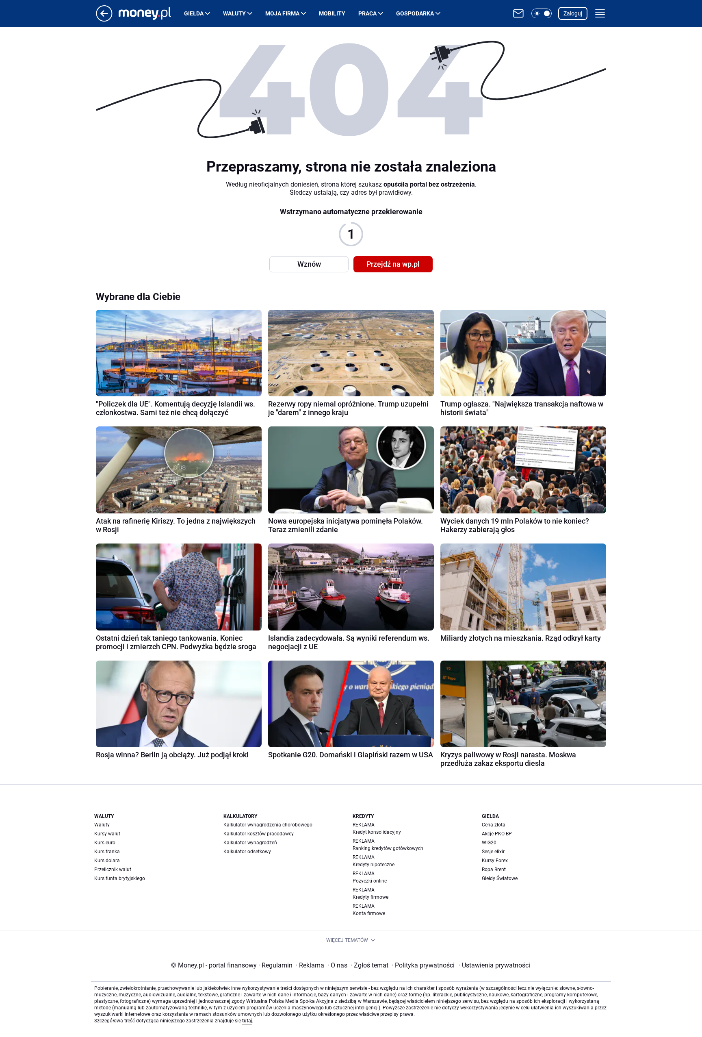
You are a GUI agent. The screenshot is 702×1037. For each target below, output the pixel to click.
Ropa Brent (494, 869)
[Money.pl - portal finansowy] (151, 13)
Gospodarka (415, 13)
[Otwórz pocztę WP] (518, 13)
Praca (367, 13)
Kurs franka (107, 851)
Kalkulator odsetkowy (247, 851)
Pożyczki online (370, 881)
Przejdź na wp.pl (393, 264)
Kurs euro (104, 843)
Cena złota (493, 825)
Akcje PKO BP (497, 834)
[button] (541, 13)
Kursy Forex (495, 860)
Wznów (309, 264)
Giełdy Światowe (500, 878)
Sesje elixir (493, 851)
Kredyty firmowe (370, 897)
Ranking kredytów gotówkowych (388, 848)
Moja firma (282, 13)
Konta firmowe (369, 913)
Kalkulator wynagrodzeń (250, 843)
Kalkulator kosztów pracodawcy (258, 834)
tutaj (247, 1021)
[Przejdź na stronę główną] (104, 19)
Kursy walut (107, 834)
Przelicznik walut (112, 869)
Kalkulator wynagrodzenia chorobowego (267, 825)
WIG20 (489, 843)
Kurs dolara (107, 860)
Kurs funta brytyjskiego (119, 878)
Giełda (194, 13)
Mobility (332, 13)
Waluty (234, 13)
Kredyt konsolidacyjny (377, 832)
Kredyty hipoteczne (373, 864)
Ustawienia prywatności (494, 965)
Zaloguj (572, 13)
